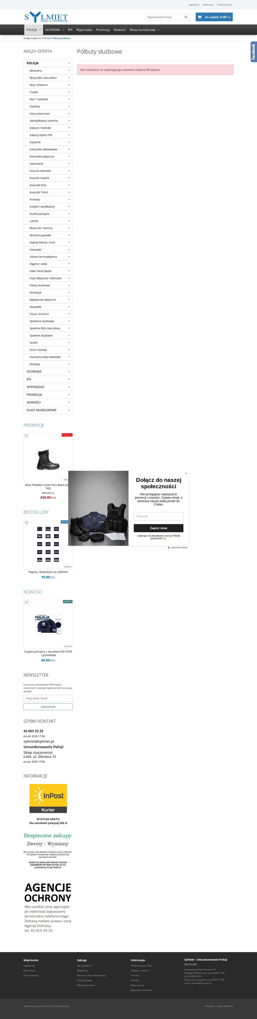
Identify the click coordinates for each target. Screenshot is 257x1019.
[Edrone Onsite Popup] (128, 509)
